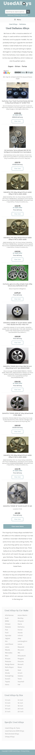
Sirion (17, 66)
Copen (10, 66)
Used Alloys (13, 24)
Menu (19, 19)
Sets (23, 72)
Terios (24, 66)
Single (30, 72)
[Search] (28, 12)
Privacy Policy (25, 751)
